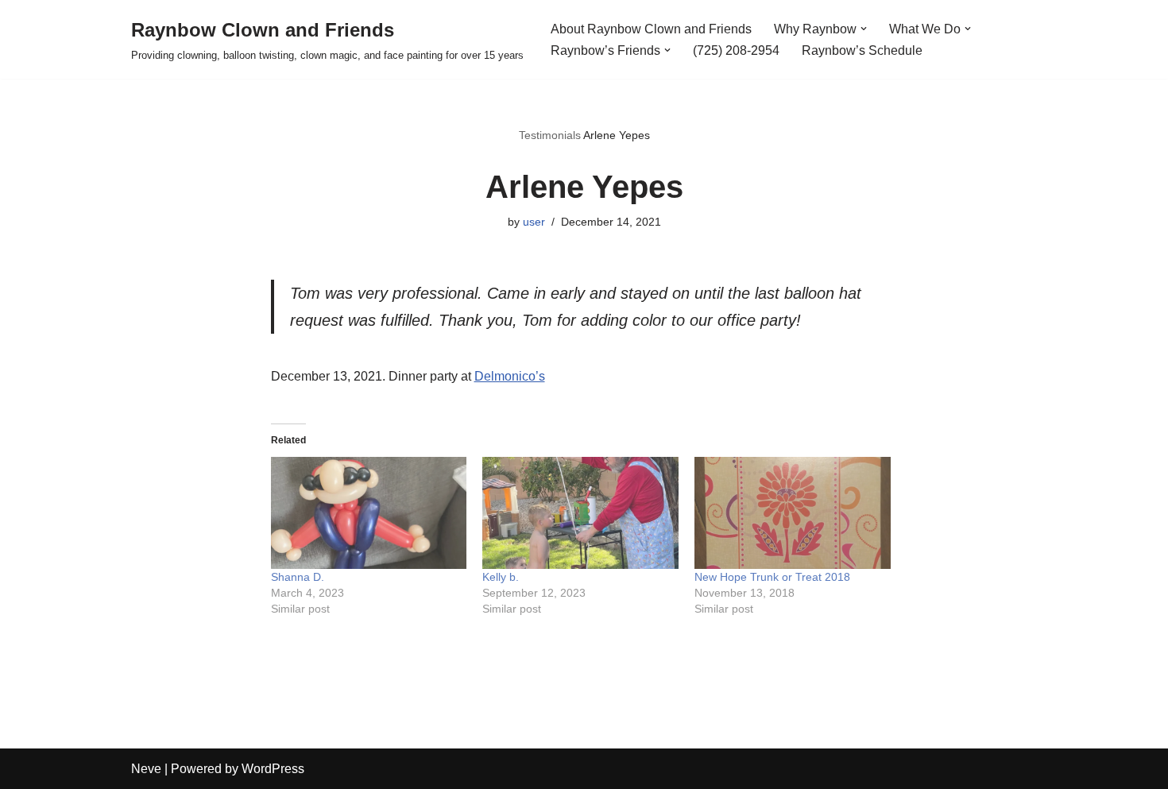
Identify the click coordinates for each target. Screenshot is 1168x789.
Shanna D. (297, 576)
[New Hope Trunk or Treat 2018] (792, 513)
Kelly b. (500, 576)
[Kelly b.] (580, 513)
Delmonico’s (509, 376)
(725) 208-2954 (736, 50)
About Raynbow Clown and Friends (651, 29)
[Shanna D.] (369, 513)
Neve (146, 768)
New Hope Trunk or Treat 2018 (772, 576)
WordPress (273, 768)
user (534, 221)
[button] (864, 28)
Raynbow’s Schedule (862, 50)
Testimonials (550, 135)
